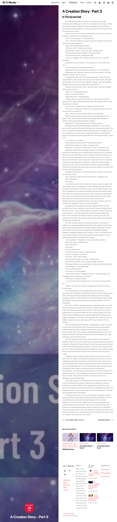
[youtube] (99, 2)
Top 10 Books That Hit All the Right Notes (93, 497)
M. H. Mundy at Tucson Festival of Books (94, 473)
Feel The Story (105, 476)
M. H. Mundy (67, 513)
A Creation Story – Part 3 (29, 517)
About (65, 487)
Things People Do (73, 446)
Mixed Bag (73, 2)
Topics (63, 2)
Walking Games (104, 420)
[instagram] (104, 2)
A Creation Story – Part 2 (74, 420)
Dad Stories (55, 2)
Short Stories (84, 443)
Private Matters (106, 473)
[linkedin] (108, 2)
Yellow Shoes (105, 469)
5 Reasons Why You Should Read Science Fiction (93, 485)
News (82, 2)
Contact (89, 2)
